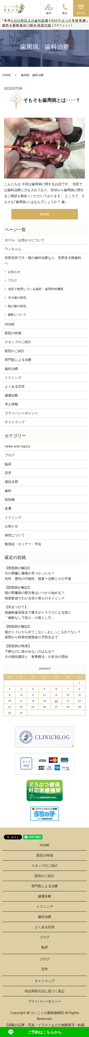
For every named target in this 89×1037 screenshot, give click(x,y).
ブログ (12, 280)
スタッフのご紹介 (18, 342)
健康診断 (11, 395)
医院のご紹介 (15, 351)
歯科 (8, 491)
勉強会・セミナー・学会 (23, 544)
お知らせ (14, 272)
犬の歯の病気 (17, 297)
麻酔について (17, 314)
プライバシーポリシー (21, 413)
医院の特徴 (13, 333)
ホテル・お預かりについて (25, 240)
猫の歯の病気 (17, 306)
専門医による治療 (18, 360)
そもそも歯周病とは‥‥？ (51, 100)
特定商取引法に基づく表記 (45, 991)
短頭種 (10, 499)
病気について (15, 535)
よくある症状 (15, 386)
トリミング (13, 377)
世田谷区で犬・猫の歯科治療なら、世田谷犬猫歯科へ (43, 260)
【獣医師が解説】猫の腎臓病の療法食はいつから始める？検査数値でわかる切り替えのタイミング (35, 592)
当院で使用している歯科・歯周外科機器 (35, 289)
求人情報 (11, 404)
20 (56, 700)
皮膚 (8, 508)
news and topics (17, 446)
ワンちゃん (13, 249)
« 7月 (8, 668)
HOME (6, 75)
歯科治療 (11, 369)
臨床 (8, 464)
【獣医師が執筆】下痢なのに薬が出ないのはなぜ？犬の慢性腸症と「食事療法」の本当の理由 (36, 651)
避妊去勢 (11, 482)
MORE (44, 214)
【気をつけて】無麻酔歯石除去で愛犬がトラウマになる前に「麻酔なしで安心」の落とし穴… (38, 612)
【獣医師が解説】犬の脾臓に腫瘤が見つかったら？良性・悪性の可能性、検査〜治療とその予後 (38, 573)
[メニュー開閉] (81, 7)
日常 (8, 473)
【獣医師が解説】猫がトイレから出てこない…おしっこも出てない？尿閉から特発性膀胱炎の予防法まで (43, 631)
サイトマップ (15, 422)
